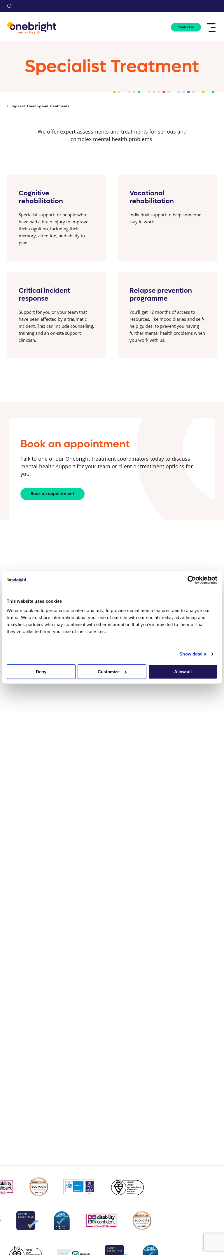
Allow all (183, 671)
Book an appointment (52, 494)
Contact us (186, 27)
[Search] (9, 6)
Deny (41, 671)
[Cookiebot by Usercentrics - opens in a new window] (191, 580)
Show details (192, 653)
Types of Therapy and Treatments (40, 106)
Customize (109, 671)
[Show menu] (212, 27)
